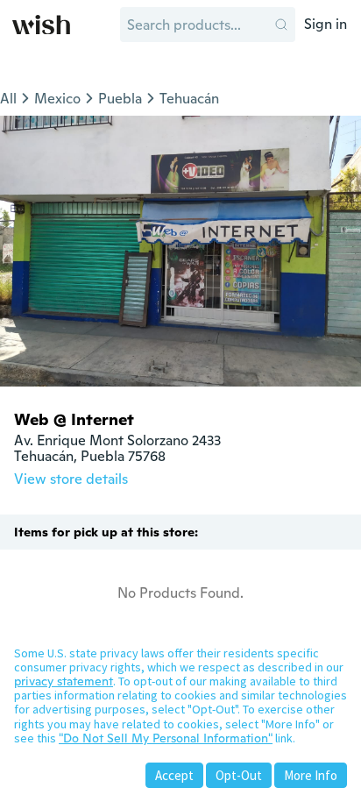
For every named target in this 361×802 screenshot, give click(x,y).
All (8, 98)
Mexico (57, 98)
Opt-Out (239, 775)
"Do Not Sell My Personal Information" (166, 738)
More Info (310, 775)
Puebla (120, 98)
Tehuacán (189, 98)
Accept (174, 775)
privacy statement (63, 681)
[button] (281, 24)
